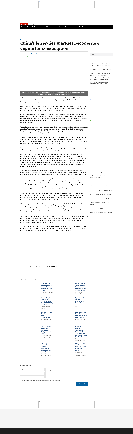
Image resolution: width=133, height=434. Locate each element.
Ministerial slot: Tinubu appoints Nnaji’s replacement (46, 314)
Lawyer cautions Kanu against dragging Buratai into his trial (81, 314)
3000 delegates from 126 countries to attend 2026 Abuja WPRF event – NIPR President (49, 24)
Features (54, 27)
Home (23, 27)
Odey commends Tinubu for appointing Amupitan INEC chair (46, 330)
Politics (34, 27)
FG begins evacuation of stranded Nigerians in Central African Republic (46, 348)
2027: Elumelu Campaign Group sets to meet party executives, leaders (46, 287)
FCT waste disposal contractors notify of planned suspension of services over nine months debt (81, 332)
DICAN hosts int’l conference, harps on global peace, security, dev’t (81, 347)
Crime (47, 27)
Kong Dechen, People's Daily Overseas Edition (34, 53)
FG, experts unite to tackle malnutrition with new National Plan (100, 70)
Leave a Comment (26, 365)
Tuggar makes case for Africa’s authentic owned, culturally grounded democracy (101, 78)
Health (78, 27)
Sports (84, 27)
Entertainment (69, 27)
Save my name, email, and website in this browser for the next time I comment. (41, 380)
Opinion (61, 27)
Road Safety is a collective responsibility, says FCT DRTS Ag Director (47, 301)
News (28, 27)
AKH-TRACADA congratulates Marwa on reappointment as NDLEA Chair (80, 287)
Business (41, 27)
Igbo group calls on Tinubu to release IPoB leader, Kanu (81, 300)
